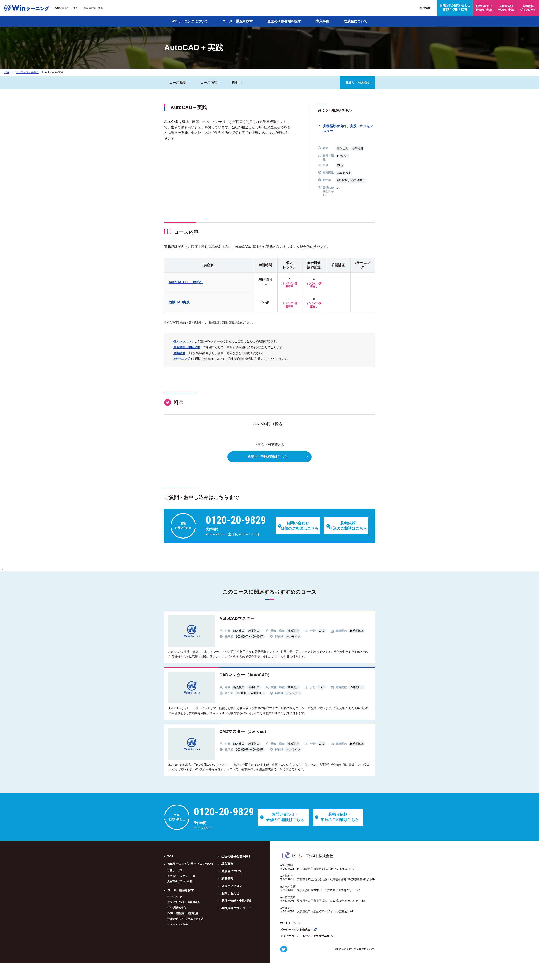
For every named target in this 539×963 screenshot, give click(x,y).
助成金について (355, 21)
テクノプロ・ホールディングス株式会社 (305, 936)
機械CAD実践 (179, 302)
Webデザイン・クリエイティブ (185, 918)
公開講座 (179, 353)
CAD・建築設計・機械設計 (182, 913)
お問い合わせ (230, 893)
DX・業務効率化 (176, 907)
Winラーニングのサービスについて (190, 863)
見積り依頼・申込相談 (236, 900)
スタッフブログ (231, 886)
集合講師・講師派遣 (186, 347)
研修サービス (175, 870)
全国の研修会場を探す (284, 21)
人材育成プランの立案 (180, 881)
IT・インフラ (174, 896)
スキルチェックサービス (181, 875)
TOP (170, 856)
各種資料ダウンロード (236, 908)
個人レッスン (182, 341)
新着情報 (227, 878)
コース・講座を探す (238, 21)
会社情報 (425, 7)
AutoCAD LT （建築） (186, 282)
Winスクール (288, 923)
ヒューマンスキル (177, 924)
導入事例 (322, 21)
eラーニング (181, 358)
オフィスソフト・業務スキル (183, 902)
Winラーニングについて (190, 21)
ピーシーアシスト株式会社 (296, 929)
